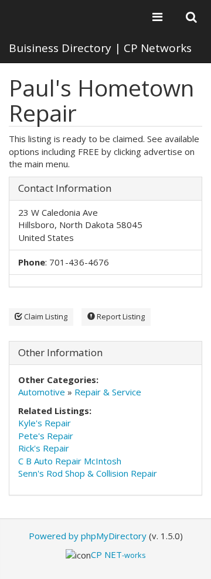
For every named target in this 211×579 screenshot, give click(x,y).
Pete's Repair (45, 436)
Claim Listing (44, 316)
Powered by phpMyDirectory (88, 536)
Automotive (41, 392)
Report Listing (120, 316)
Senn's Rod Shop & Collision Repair (87, 473)
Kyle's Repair (44, 423)
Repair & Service (107, 392)
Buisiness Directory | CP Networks (100, 48)
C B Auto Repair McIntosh (69, 461)
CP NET (118, 554)
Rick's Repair (43, 448)
